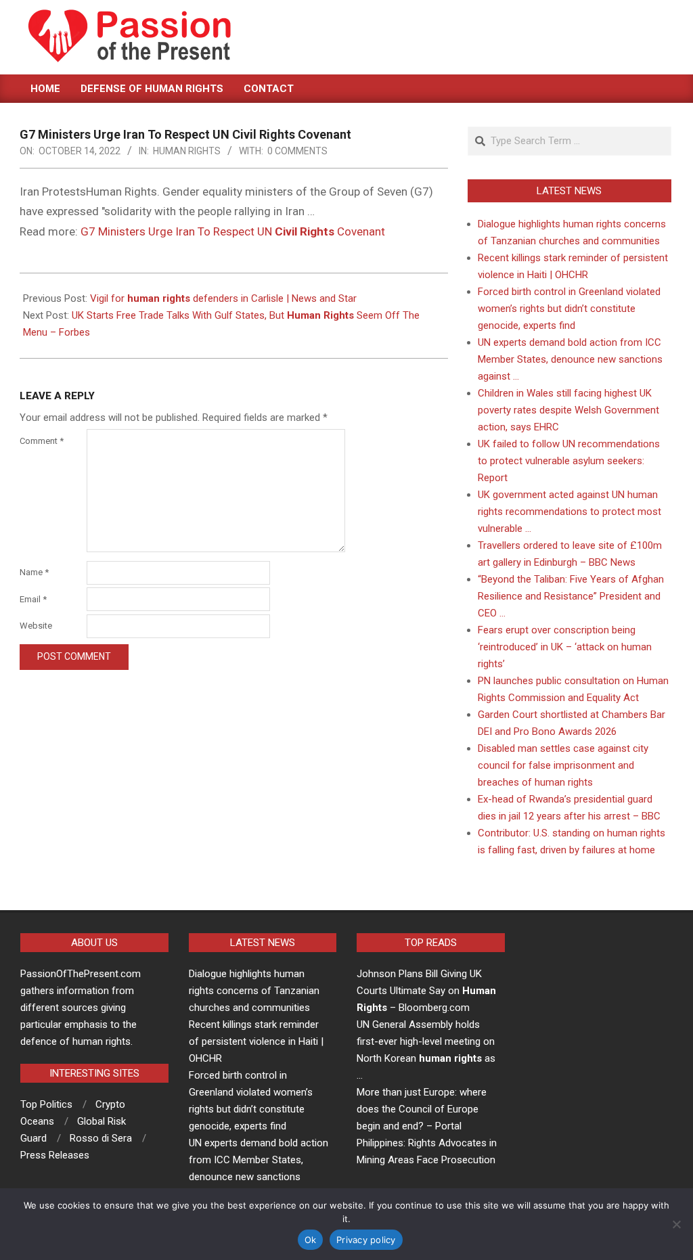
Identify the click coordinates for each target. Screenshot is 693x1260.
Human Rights (187, 150)
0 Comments (297, 150)
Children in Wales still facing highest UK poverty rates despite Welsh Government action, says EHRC (568, 410)
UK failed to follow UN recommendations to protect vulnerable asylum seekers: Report (569, 461)
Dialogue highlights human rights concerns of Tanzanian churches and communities (254, 991)
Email (33, 599)
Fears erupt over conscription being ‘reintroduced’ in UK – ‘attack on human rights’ (565, 647)
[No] (676, 1224)
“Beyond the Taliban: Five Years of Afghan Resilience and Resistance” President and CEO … (571, 596)
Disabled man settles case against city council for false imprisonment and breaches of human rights (563, 765)
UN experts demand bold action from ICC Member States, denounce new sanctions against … (570, 359)
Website (36, 626)
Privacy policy (366, 1239)
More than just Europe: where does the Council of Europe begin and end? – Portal (422, 1109)
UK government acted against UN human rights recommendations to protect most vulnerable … (569, 512)
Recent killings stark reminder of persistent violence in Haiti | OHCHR (256, 1041)
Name (34, 572)
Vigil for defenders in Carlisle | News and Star (223, 298)
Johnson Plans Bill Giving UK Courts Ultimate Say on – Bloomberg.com (426, 991)
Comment (42, 441)
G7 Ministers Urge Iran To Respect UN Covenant (233, 231)
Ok (311, 1239)
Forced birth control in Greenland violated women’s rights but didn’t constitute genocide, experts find (569, 309)
